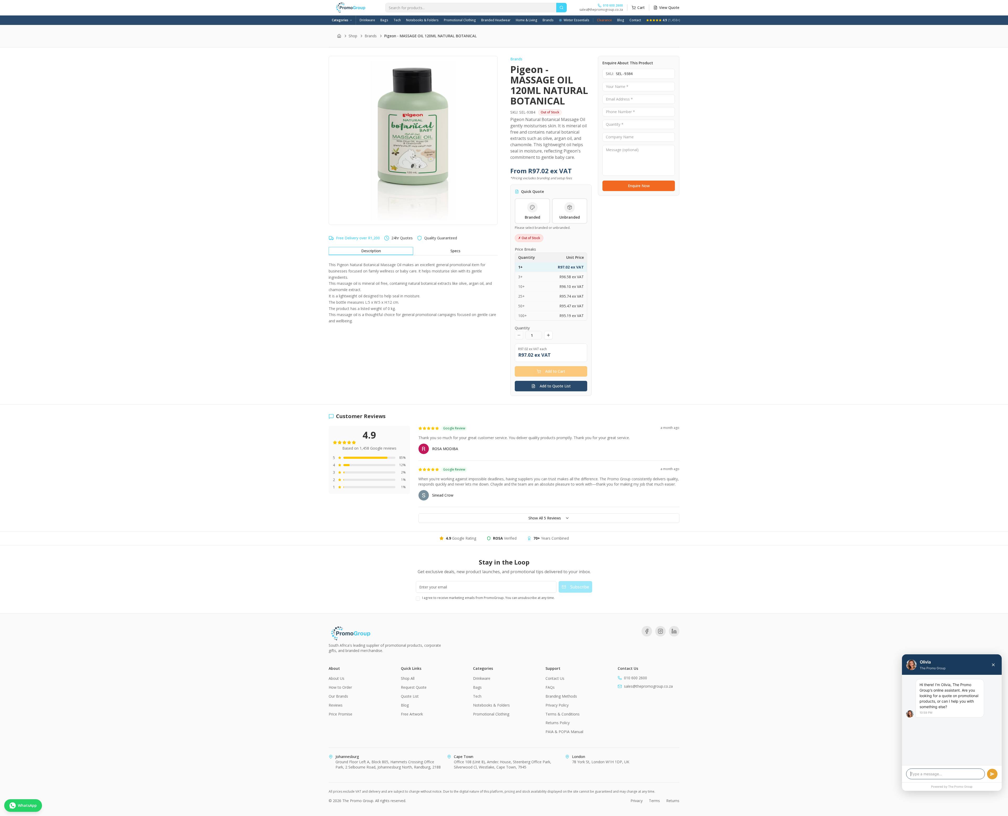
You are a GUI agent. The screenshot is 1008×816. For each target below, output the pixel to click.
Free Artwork (412, 714)
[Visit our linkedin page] (674, 631)
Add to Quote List (555, 385)
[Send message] (992, 774)
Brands (548, 20)
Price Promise (340, 714)
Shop (353, 35)
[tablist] (413, 251)
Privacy (637, 800)
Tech (397, 20)
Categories (340, 20)
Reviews (336, 705)
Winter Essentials (576, 20)
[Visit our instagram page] (660, 631)
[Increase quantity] (548, 335)
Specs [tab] (455, 250)
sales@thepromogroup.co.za (601, 10)
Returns (672, 800)
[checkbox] (418, 598)
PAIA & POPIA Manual (564, 731)
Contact (635, 20)
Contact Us (554, 678)
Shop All (407, 678)
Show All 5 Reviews (544, 517)
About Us (336, 678)
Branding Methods (561, 696)
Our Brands (338, 696)
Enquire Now (639, 185)
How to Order (340, 687)
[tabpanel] (413, 293)
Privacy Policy (557, 705)
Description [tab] (371, 250)
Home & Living (526, 20)
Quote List (410, 696)
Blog (620, 20)
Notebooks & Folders (422, 20)
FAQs (550, 687)
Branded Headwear (496, 20)
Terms (654, 800)
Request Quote (414, 687)
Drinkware (367, 20)
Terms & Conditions (562, 714)
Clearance (604, 20)
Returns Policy (557, 722)
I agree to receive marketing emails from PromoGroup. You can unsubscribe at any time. (488, 598)
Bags (384, 20)
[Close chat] (993, 665)
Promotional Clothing (460, 20)
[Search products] (561, 7)
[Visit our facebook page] (647, 631)
